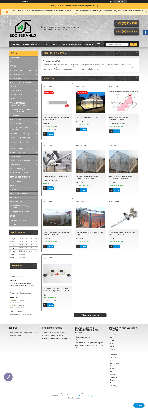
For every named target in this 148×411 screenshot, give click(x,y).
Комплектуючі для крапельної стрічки (89, 343)
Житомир (113, 357)
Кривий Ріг (113, 335)
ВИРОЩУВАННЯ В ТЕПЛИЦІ (20, 212)
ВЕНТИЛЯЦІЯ (15, 115)
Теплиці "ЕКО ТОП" (17, 335)
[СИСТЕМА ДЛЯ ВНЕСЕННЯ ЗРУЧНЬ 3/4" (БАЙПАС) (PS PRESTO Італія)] (57, 274)
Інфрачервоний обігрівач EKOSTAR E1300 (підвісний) (56, 118)
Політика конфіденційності (87, 396)
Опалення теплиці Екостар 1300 (55, 176)
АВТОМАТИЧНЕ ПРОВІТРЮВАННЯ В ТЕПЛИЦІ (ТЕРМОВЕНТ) (22, 110)
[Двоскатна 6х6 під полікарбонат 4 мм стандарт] (90, 217)
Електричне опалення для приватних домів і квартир (76, 69)
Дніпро (112, 343)
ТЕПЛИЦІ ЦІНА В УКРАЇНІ (19, 173)
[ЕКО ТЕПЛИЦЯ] (23, 28)
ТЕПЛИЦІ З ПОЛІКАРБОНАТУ (20, 70)
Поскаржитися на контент (70, 396)
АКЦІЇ (12, 62)
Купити (50, 134)
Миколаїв (113, 374)
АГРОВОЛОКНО (16, 123)
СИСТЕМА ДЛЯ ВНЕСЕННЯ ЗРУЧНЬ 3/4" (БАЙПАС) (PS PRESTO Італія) (57, 290)
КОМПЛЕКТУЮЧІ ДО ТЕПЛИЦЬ (21, 82)
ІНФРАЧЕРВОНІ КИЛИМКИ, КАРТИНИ (19, 143)
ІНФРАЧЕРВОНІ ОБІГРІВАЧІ (20, 138)
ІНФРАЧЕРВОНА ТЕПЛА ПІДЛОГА (22, 148)
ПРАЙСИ (13, 66)
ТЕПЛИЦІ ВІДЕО (16, 201)
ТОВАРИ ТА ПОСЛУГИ (31, 44)
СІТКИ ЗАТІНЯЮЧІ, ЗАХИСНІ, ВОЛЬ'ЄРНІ (20, 129)
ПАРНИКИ (13, 87)
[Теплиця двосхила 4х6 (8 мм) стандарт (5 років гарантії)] (90, 161)
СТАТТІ (12, 216)
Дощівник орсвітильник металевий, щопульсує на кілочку (122, 233)
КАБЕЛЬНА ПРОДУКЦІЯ (18, 169)
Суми (111, 360)
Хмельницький (115, 363)
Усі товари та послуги (89, 315)
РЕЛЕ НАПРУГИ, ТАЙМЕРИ (20, 160)
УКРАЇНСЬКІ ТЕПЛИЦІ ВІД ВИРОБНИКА (19, 207)
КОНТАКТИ (89, 44)
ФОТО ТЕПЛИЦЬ (16, 185)
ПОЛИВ (12, 99)
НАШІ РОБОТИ (15, 197)
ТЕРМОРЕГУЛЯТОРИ (17, 152)
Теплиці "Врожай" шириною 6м (54, 333)
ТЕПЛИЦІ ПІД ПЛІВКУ (17, 74)
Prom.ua (84, 394)
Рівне (111, 383)
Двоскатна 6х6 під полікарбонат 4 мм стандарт (89, 233)
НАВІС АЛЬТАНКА (16, 95)
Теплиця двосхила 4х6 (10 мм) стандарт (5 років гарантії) (120, 177)
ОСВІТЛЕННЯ (15, 164)
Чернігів (112, 380)
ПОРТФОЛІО (14, 189)
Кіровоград (113, 385)
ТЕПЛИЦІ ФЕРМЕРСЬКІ (18, 78)
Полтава (113, 366)
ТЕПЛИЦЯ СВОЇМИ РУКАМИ (20, 177)
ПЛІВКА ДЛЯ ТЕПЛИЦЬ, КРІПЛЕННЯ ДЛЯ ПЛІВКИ (19, 104)
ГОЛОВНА (15, 44)
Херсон (112, 352)
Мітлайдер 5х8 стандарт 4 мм (87, 117)
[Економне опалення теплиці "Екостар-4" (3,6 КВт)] (123, 102)
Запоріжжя (113, 354)
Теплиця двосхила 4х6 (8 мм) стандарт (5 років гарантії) (87, 177)
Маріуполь (113, 377)
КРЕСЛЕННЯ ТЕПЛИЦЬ (18, 193)
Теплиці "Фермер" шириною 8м (54, 335)
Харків (112, 340)
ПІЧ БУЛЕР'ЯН (15, 156)
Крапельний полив (83, 337)
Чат (140, 405)
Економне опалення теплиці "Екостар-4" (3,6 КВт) (119, 118)
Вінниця (112, 349)
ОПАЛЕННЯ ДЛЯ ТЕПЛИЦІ (19, 134)
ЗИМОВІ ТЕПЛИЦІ (16, 181)
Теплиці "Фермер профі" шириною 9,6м (57, 338)
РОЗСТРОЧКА (15, 58)
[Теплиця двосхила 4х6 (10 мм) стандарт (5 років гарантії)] (123, 161)
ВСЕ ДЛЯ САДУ (15, 119)
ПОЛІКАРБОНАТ (16, 91)
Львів (111, 371)
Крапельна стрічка (82, 340)
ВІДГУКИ (13, 224)
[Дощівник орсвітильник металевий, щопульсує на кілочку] (123, 217)
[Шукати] (133, 44)
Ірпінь (112, 338)
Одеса (112, 346)
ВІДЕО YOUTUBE (52, 44)
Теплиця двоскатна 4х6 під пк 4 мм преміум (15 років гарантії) (56, 233)
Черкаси (112, 369)
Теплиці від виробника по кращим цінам (24, 333)
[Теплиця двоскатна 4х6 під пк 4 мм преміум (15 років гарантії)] (57, 217)
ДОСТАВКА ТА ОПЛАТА (72, 44)
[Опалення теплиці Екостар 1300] (57, 161)
